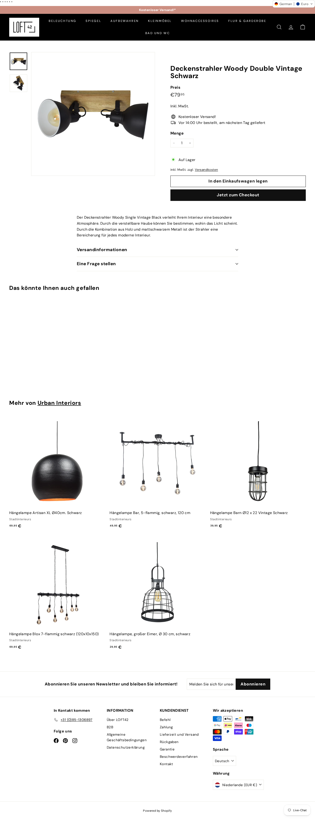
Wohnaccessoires (200, 21)
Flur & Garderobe (247, 21)
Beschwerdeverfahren (179, 756)
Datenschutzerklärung (126, 747)
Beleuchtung (62, 21)
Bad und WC (157, 33)
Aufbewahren (124, 21)
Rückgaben (169, 742)
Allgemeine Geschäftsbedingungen (127, 737)
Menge (177, 133)
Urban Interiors (59, 403)
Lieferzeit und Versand (179, 734)
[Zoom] (93, 114)
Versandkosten (206, 170)
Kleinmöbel (160, 21)
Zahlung (166, 727)
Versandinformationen (102, 250)
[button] (294, 4)
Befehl (165, 719)
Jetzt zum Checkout (238, 195)
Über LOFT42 (117, 719)
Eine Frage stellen (96, 264)
